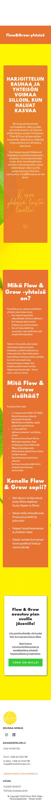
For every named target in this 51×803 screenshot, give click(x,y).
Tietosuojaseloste (18, 799)
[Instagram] (6, 734)
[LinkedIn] (14, 734)
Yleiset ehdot (35, 799)
